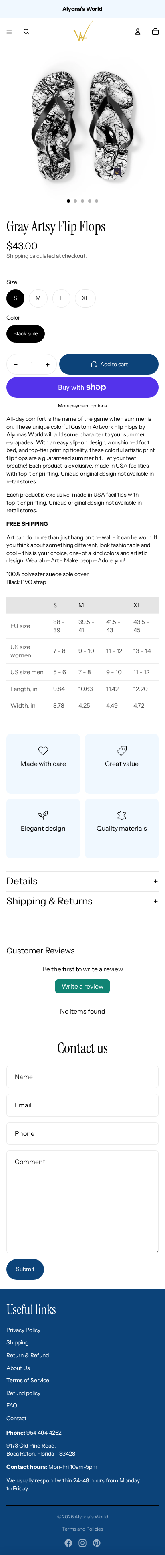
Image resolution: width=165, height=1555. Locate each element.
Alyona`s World (91, 1516)
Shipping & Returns (49, 901)
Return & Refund (27, 1355)
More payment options (82, 405)
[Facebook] (68, 1543)
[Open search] (26, 31)
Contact (16, 1418)
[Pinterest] (96, 1543)
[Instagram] (82, 1543)
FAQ (11, 1405)
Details (21, 881)
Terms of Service (27, 1380)
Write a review (82, 986)
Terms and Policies (82, 1529)
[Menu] (9, 31)
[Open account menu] (138, 31)
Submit (25, 1269)
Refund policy (23, 1393)
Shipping (17, 1342)
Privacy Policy (23, 1330)
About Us (18, 1367)
